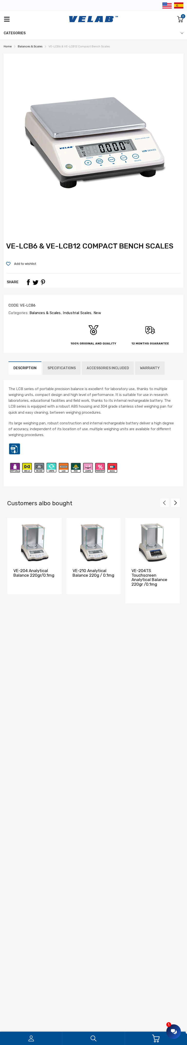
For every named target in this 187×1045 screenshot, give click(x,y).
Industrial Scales (76, 313)
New (97, 313)
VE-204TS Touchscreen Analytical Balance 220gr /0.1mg (149, 577)
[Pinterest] (43, 282)
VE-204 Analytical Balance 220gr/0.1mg (33, 573)
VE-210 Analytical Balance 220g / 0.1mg (93, 573)
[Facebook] (28, 282)
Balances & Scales (44, 313)
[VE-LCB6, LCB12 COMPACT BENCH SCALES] (15, 454)
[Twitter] (35, 282)
